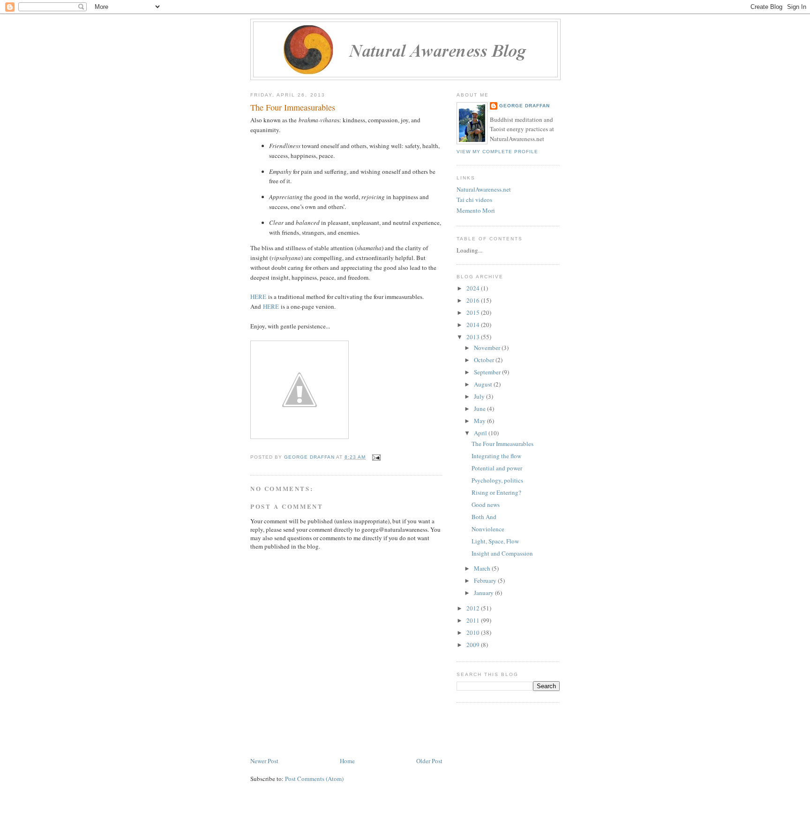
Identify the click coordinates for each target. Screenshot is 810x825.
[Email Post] (376, 457)
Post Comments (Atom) (314, 778)
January (484, 592)
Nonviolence (488, 529)
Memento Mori (476, 210)
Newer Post (264, 761)
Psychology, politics (497, 480)
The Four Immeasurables (502, 443)
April (481, 433)
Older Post (429, 761)
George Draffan (524, 105)
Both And (484, 517)
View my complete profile (497, 151)
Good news (486, 504)
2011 (473, 620)
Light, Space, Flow (495, 541)
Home (347, 761)
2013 (473, 337)
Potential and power (497, 468)
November (488, 347)
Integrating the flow (496, 456)
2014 (473, 324)
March (483, 568)
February (486, 580)
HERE (258, 296)
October (484, 360)
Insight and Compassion (502, 553)
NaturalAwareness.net (484, 189)
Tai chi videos (474, 199)
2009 (473, 644)
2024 (473, 288)
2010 (473, 632)
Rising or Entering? (496, 492)
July (480, 396)
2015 (473, 312)
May (480, 420)
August (484, 384)
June (480, 408)
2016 (473, 300)
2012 (473, 608)
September (488, 372)
